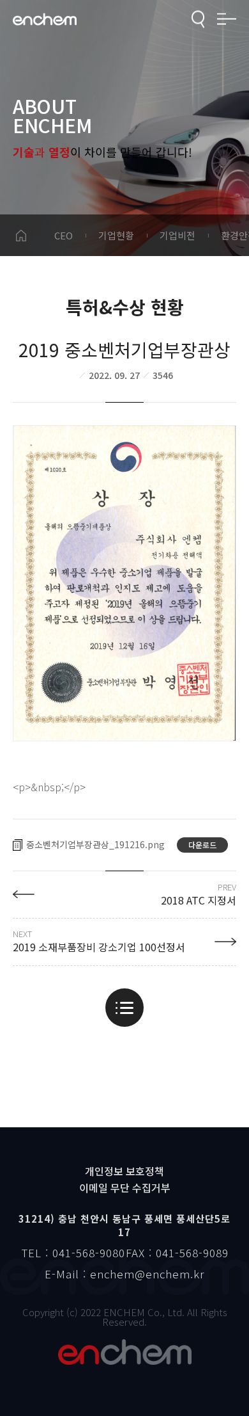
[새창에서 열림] (124, 583)
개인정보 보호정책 (124, 1171)
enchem (45, 19)
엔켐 (124, 1352)
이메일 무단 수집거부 (124, 1187)
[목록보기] (124, 1007)
